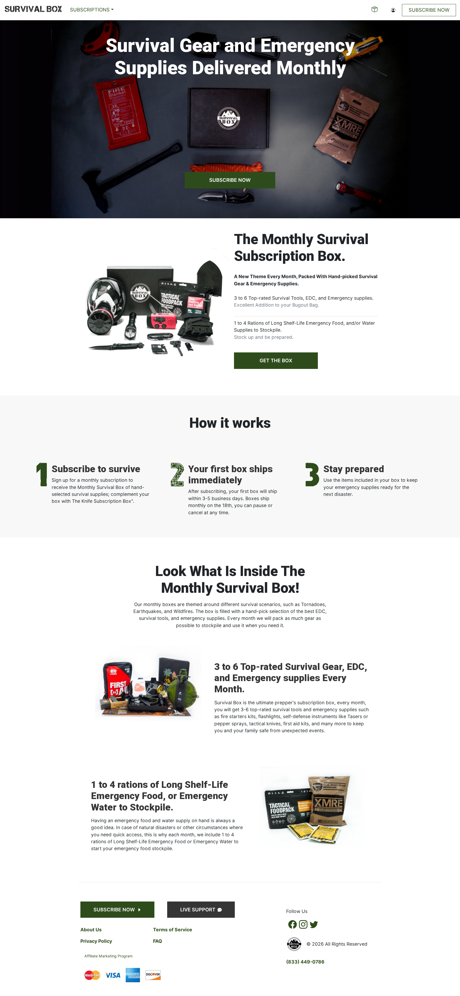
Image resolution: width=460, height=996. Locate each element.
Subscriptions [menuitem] (90, 10)
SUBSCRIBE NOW (230, 180)
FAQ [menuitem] (157, 941)
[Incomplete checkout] (375, 10)
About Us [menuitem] (91, 929)
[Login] (393, 10)
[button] (33, 10)
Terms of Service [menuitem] (172, 929)
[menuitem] (33, 10)
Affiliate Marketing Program (108, 956)
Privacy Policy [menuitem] (96, 941)
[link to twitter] (314, 924)
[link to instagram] (303, 924)
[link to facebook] (292, 924)
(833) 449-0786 (305, 962)
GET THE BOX (276, 360)
